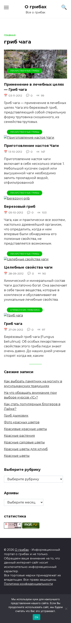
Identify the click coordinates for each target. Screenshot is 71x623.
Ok (36, 617)
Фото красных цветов (21, 422)
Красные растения (19, 436)
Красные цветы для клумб (26, 449)
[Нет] (66, 609)
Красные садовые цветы (24, 442)
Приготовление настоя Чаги (31, 146)
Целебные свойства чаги (28, 267)
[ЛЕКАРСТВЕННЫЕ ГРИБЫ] (35, 76)
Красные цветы (17, 456)
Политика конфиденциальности (28, 584)
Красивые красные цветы (25, 429)
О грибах (36, 6)
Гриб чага (13, 323)
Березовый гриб (19, 206)
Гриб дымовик (16, 415)
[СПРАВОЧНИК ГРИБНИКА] (13, 315)
